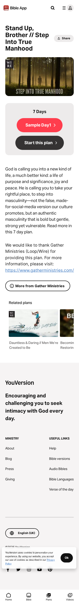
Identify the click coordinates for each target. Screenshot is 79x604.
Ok (67, 557)
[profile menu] (67, 8)
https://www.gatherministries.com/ (39, 270)
